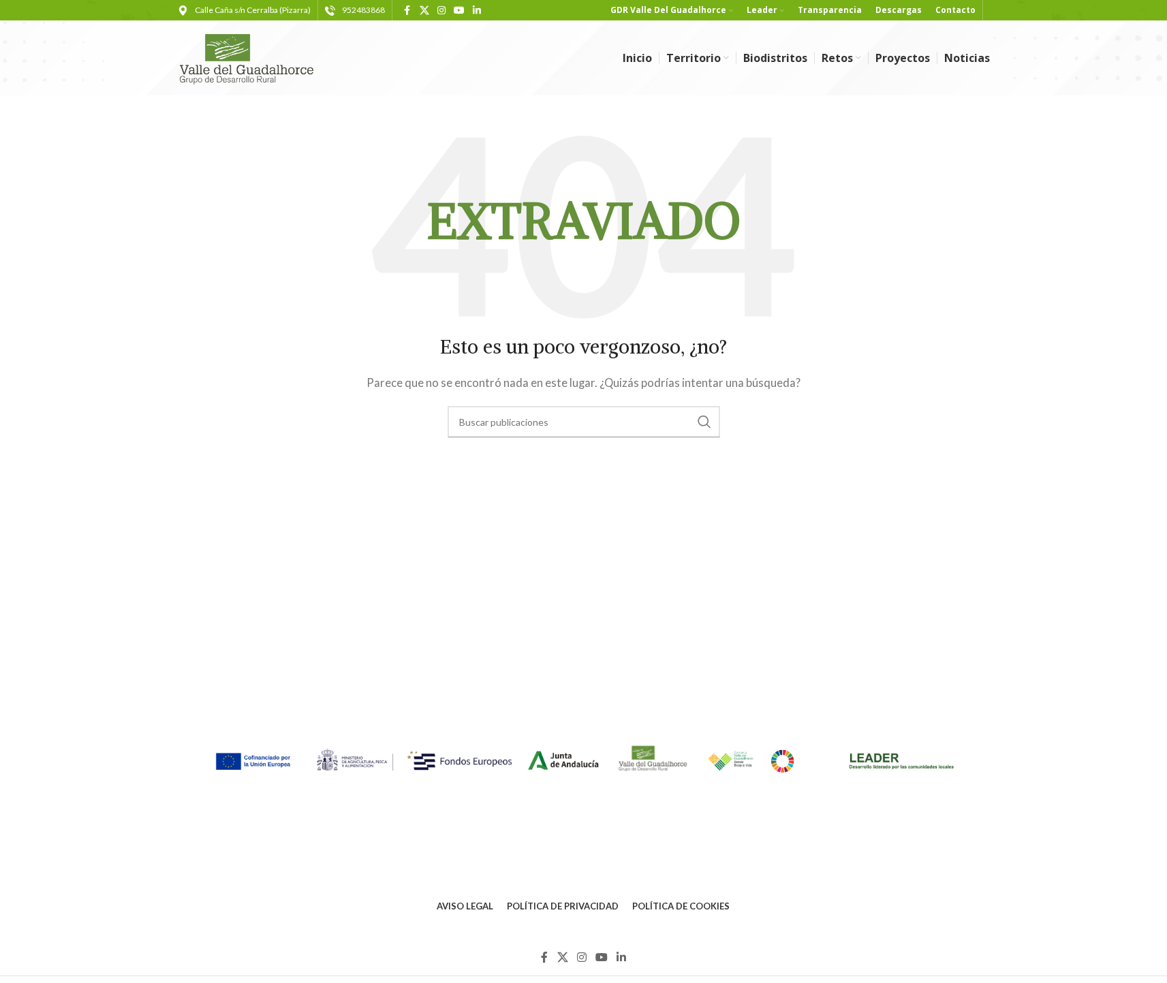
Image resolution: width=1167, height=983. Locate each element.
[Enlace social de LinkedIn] (477, 10)
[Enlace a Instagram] (441, 10)
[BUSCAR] (704, 421)
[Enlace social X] (424, 10)
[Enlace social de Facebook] (407, 10)
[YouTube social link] (459, 10)
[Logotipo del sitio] (253, 56)
